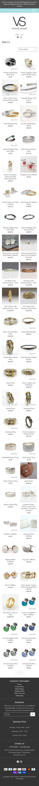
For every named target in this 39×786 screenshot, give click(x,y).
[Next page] (22, 672)
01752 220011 (13, 747)
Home (16, 34)
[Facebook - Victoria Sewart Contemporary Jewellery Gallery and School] (17, 37)
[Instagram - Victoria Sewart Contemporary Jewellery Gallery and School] (21, 37)
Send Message (25, 747)
